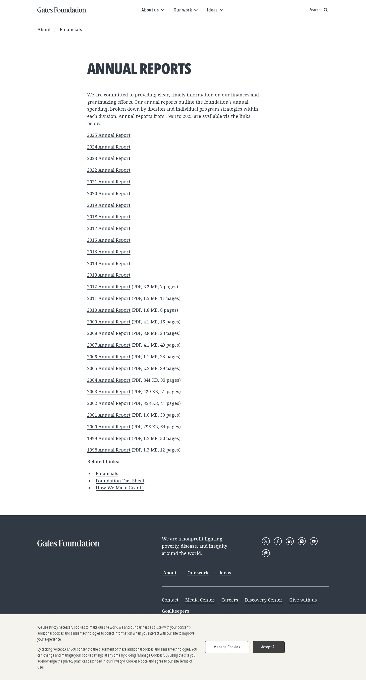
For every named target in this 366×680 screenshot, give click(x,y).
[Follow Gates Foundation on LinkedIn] (289, 541)
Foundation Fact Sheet (120, 481)
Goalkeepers (175, 611)
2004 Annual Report (108, 380)
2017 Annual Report (108, 228)
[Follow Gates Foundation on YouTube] (313, 541)
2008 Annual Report (108, 333)
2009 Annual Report (108, 322)
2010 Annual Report (108, 310)
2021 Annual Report (108, 182)
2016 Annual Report (108, 240)
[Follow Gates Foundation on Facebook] (277, 541)
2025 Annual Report (108, 135)
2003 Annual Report (108, 391)
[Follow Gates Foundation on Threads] (265, 553)
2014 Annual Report (108, 263)
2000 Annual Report (108, 427)
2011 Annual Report (108, 298)
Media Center (200, 600)
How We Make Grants (120, 488)
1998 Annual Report (108, 450)
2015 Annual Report (108, 252)
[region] (183, 647)
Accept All (269, 647)
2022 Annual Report (108, 170)
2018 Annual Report (108, 217)
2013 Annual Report (108, 275)
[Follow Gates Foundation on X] (265, 541)
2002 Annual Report (108, 403)
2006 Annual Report (108, 357)
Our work (198, 573)
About (44, 29)
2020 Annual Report (108, 193)
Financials (71, 29)
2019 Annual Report (108, 205)
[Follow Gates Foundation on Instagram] (301, 541)
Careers (229, 600)
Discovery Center (264, 600)
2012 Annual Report (108, 287)
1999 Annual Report (108, 438)
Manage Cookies (226, 647)
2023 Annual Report (108, 158)
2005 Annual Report (108, 368)
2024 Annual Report (108, 147)
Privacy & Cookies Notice (130, 661)
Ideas (225, 573)
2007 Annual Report (108, 345)
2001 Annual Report (108, 415)
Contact (170, 600)
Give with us (303, 600)
